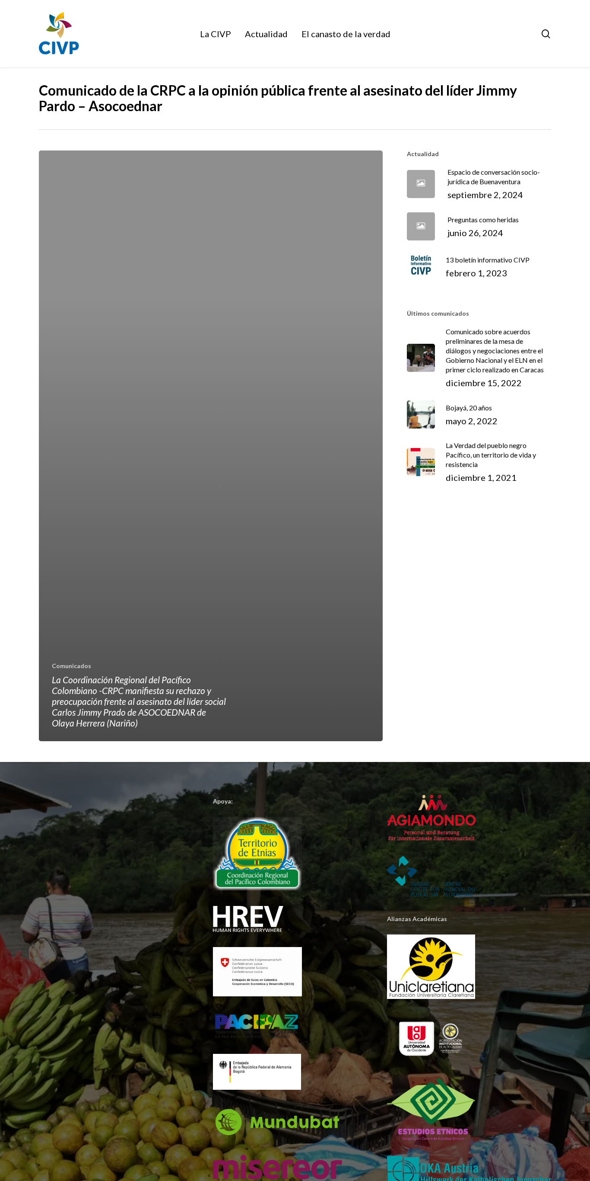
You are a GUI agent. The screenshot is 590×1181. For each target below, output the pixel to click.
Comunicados (71, 665)
